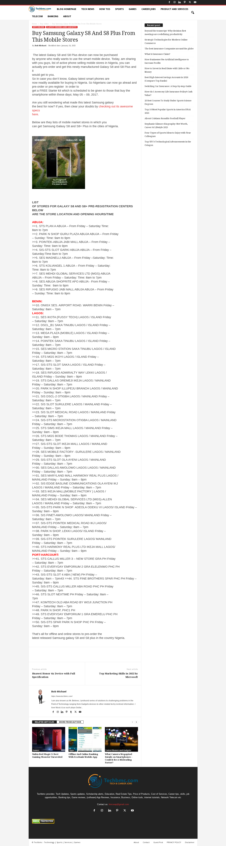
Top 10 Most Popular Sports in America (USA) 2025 (168, 111)
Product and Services (174, 9)
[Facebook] (169, 2)
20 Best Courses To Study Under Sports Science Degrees (168, 102)
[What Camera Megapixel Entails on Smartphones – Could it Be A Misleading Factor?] (121, 739)
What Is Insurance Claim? (157, 54)
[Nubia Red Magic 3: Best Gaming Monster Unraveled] (48, 739)
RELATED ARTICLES (44, 722)
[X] (190, 2)
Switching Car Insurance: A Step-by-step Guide (168, 86)
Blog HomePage (66, 9)
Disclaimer (189, 842)
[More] (101, 657)
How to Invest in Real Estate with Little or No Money (167, 70)
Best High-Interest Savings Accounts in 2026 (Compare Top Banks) (166, 79)
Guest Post (158, 842)
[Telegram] (94, 657)
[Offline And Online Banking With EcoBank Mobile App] (85, 739)
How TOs (104, 9)
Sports (119, 9)
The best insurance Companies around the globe (169, 48)
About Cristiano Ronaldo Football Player (165, 118)
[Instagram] (175, 2)
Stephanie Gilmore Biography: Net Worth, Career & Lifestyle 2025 (166, 126)
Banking (53, 16)
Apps (71, 750)
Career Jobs (148, 9)
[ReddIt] (86, 657)
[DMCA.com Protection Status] (113, 821)
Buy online (44, 24)
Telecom (37, 16)
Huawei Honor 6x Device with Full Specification (53, 675)
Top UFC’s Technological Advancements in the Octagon (168, 143)
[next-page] (136, 722)
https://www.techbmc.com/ (61, 696)
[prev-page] (132, 722)
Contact (146, 842)
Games (132, 9)
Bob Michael (40, 46)
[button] (192, 12)
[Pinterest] (185, 2)
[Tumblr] (71, 712)
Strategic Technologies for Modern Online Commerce (166, 41)
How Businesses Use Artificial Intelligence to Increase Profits (167, 61)
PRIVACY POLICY (174, 842)
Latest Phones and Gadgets (61, 27)
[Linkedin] (180, 2)
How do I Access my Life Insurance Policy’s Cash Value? (168, 93)
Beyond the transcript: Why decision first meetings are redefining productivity (165, 32)
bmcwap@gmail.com (119, 804)
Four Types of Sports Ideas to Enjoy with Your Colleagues (168, 134)
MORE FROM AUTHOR (70, 722)
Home (34, 24)
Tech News (87, 9)
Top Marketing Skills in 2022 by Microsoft (118, 675)
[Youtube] (195, 2)
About (67, 16)
